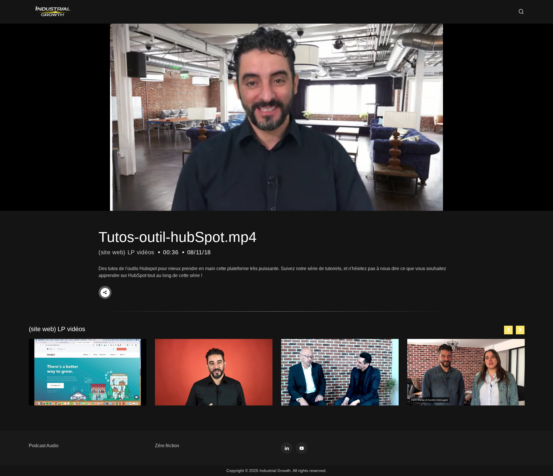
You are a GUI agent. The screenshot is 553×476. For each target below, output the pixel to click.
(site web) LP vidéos (126, 252)
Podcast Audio (43, 445)
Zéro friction (167, 445)
